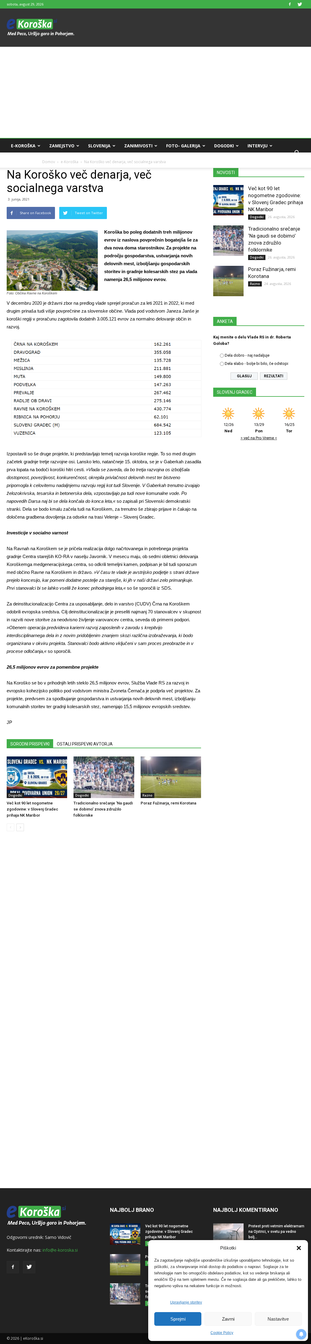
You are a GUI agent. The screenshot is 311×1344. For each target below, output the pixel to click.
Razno (147, 795)
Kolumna (22, 160)
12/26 (229, 427)
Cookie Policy (221, 1333)
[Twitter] (299, 4)
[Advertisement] (155, 92)
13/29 (259, 427)
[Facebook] (289, 4)
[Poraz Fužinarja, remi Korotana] (171, 777)
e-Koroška (23, 146)
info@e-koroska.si (60, 1250)
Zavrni (228, 1319)
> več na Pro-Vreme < (259, 438)
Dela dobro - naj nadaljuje (247, 355)
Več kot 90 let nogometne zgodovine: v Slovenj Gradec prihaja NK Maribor (32, 809)
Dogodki (224, 146)
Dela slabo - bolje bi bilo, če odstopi (256, 363)
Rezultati (273, 376)
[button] (299, 1248)
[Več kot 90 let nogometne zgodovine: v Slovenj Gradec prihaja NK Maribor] (37, 777)
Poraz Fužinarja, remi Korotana (168, 803)
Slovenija (99, 146)
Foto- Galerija (183, 146)
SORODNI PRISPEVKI (30, 744)
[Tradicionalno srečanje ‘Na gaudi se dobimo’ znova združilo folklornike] (103, 777)
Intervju (258, 146)
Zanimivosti (138, 146)
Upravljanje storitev (186, 1302)
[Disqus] (104, 928)
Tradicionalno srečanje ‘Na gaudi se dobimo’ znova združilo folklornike (103, 809)
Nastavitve (278, 1319)
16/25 (289, 427)
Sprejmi (178, 1319)
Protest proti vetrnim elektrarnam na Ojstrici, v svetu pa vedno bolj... (276, 1231)
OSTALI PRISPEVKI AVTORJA (85, 744)
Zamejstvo (61, 146)
